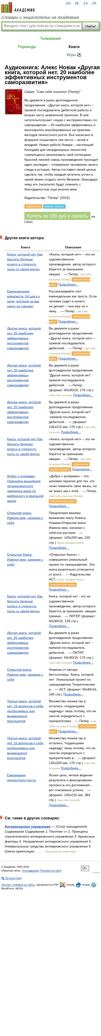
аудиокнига (80, 464)
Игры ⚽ (74, 55)
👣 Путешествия (11, 878)
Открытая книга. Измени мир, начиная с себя (25, 518)
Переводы (27, 47)
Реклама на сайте (51, 870)
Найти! (90, 26)
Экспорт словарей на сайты (18, 884)
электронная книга (62, 501)
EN (68, 3)
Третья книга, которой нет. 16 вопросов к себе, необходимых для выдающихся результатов (25, 711)
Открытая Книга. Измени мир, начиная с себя (25, 559)
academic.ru (18, 7)
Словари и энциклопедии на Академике (40, 17)
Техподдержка (30, 870)
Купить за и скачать (57, 215)
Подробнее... (68, 284)
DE (77, 3)
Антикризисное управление (28, 826)
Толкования (50, 39)
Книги (74, 47)
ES (86, 3)
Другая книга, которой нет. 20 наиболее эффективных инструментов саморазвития (24, 338)
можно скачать (60, 469)
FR (94, 3)
